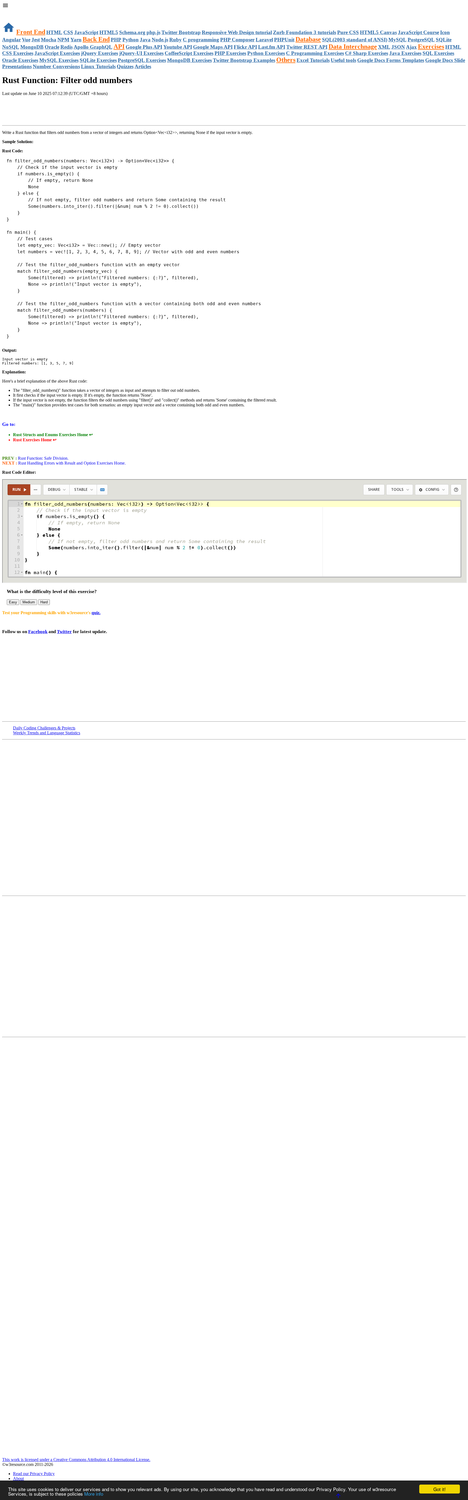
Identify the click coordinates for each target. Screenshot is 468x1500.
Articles (143, 66)
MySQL (397, 39)
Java (145, 39)
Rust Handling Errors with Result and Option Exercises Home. (71, 463)
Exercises (431, 46)
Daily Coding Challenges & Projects (44, 728)
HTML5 (108, 32)
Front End (30, 31)
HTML (54, 32)
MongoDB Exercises (189, 60)
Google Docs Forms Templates (390, 60)
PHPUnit (284, 39)
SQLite (443, 39)
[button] (234, 6)
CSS (68, 32)
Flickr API (245, 47)
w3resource (12, 12)
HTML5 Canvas (378, 32)
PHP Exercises (230, 53)
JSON (398, 47)
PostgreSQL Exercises (142, 60)
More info (93, 1493)
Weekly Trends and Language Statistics (46, 733)
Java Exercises (405, 53)
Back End (96, 39)
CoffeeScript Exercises (189, 53)
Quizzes (125, 66)
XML (384, 47)
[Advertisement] (65, 111)
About (18, 1478)
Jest (35, 39)
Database (308, 39)
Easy (13, 602)
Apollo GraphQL (93, 47)
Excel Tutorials (313, 60)
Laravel (264, 39)
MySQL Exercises (59, 60)
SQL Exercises (438, 53)
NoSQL (10, 47)
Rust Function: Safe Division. (43, 458)
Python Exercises (266, 53)
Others (285, 59)
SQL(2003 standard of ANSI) (354, 39)
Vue (26, 39)
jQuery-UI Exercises (141, 53)
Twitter (64, 631)
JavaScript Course (418, 32)
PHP (116, 39)
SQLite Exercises (98, 60)
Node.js (160, 39)
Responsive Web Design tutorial (237, 32)
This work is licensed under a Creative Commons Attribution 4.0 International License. (76, 1459)
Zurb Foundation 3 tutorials (304, 32)
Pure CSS (348, 32)
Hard (44, 602)
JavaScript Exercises (57, 53)
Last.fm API (271, 47)
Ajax (411, 47)
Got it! (439, 1489)
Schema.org (132, 32)
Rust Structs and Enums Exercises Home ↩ (53, 434)
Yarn (76, 39)
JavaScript (86, 32)
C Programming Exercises (315, 53)
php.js (153, 32)
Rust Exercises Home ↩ (34, 440)
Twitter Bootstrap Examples (244, 60)
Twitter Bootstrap (181, 32)
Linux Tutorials (98, 66)
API (119, 46)
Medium (28, 602)
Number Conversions (56, 66)
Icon (445, 32)
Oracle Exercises (20, 60)
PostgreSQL (421, 39)
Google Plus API (144, 47)
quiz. (96, 612)
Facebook (37, 631)
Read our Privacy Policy (34, 1473)
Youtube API (177, 47)
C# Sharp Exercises (366, 53)
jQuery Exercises (99, 53)
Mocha (48, 39)
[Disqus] (234, 966)
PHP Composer (237, 39)
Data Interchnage (353, 46)
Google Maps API (213, 47)
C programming (201, 39)
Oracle (52, 47)
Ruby (175, 39)
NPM (63, 39)
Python (130, 39)
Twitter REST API (306, 47)
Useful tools (343, 60)
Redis (66, 47)
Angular (11, 39)
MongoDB (32, 47)
